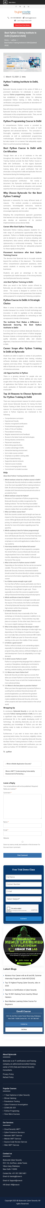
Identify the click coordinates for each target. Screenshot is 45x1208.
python (9, 752)
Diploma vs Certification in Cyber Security (21, 990)
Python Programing (11, 1111)
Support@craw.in (16, 1181)
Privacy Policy (8, 1074)
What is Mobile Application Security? (19, 764)
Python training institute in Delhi (21, 714)
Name (6, 822)
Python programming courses (20, 94)
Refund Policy (8, 1077)
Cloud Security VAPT (12, 1129)
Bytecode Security (20, 711)
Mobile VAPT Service (12, 1139)
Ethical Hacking (10, 1098)
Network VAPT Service (13, 1136)
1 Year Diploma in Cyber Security (17, 1095)
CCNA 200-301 (10, 1108)
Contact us (24, 1024)
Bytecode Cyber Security (12, 1160)
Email (5, 830)
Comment (7, 793)
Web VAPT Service (11, 1145)
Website (6, 838)
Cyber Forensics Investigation (16, 1105)
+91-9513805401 (16, 17)
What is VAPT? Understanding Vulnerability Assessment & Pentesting (20, 772)
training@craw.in (30, 17)
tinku (24, 77)
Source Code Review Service (15, 1142)
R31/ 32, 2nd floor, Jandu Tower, (15, 1163)
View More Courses (12, 1114)
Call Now (24, 1029)
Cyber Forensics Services (14, 1132)
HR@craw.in (14, 1185)
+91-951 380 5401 (19, 1173)
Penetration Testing (12, 1101)
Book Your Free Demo (22, 25)
